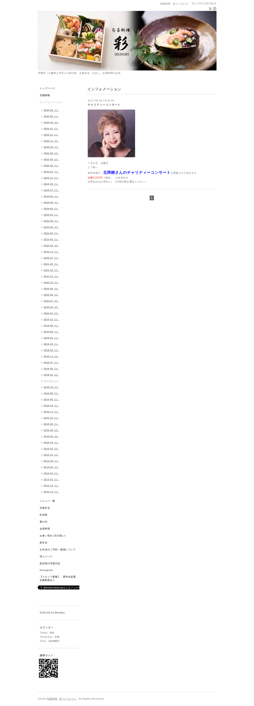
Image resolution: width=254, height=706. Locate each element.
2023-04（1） (51, 239)
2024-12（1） (51, 178)
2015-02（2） (51, 449)
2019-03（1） (51, 344)
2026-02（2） (51, 122)
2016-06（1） (51, 399)
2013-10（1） (51, 479)
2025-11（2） (51, 141)
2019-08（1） (51, 332)
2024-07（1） (51, 190)
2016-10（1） (51, 387)
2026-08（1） (51, 110)
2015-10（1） (51, 418)
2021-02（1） (51, 270)
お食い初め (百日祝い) (53, 535)
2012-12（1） (51, 485)
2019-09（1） (51, 325)
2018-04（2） (51, 375)
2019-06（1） (51, 338)
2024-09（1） (51, 184)
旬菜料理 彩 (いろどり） (62, 698)
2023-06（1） (51, 227)
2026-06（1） (51, 116)
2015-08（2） (51, 430)
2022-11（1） (51, 252)
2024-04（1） (51, 208)
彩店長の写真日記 (50, 563)
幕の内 (43, 521)
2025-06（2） (51, 153)
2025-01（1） (51, 172)
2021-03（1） (51, 264)
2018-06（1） (51, 368)
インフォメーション (51, 102)
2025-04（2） (51, 159)
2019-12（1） (51, 319)
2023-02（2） (51, 245)
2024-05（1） (51, 202)
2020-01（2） (51, 313)
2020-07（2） (51, 301)
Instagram (46, 570)
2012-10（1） (51, 492)
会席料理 (45, 528)
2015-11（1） (51, 412)
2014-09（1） (51, 461)
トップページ (47, 88)
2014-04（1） (51, 473)
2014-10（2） (51, 455)
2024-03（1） (51, 215)
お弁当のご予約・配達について (58, 549)
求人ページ (46, 556)
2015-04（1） (51, 442)
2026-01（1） (51, 128)
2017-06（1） (51, 381)
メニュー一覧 (47, 501)
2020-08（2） (51, 295)
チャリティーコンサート (104, 104)
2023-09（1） (51, 221)
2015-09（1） (51, 424)
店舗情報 (45, 95)
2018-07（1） (51, 362)
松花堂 (43, 514)
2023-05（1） (51, 233)
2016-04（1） (51, 405)
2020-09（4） (51, 288)
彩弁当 (43, 542)
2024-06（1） (51, 196)
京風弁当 (45, 507)
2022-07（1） (51, 258)
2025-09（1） (51, 147)
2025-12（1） (51, 135)
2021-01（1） (51, 276)
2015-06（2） (51, 436)
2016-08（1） (51, 393)
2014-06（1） (51, 467)
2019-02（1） (51, 350)
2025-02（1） (51, 165)
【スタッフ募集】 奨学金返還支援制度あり (58, 578)
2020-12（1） (51, 282)
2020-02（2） (51, 307)
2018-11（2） (51, 356)
